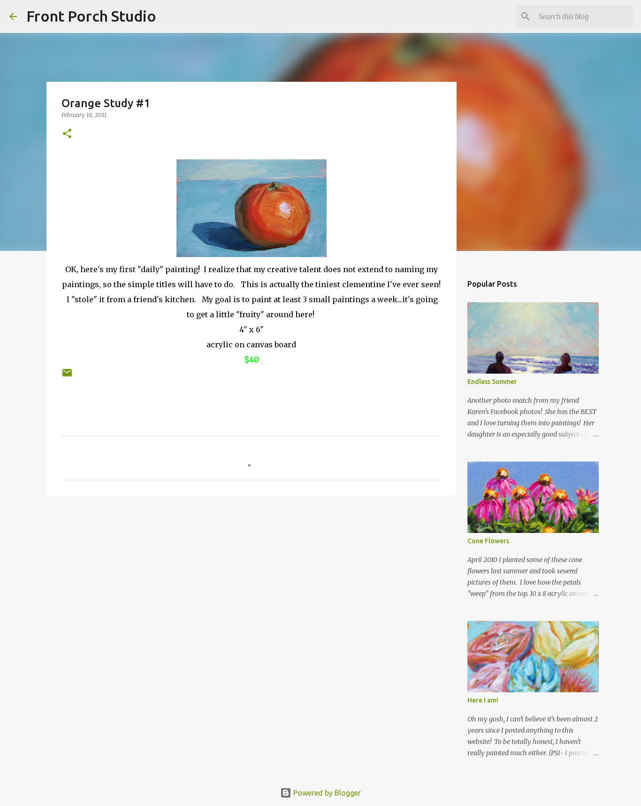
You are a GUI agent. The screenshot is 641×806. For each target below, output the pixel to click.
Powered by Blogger (326, 793)
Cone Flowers (488, 541)
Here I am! (482, 700)
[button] (67, 134)
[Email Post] (67, 376)
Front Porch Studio (91, 16)
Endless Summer (492, 381)
